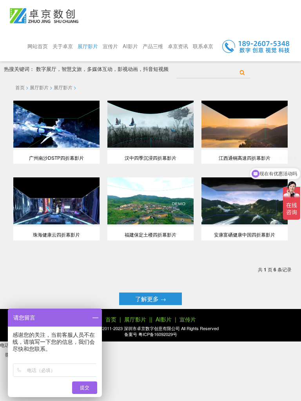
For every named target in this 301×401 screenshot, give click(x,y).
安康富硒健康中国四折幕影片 (244, 234)
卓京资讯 (178, 46)
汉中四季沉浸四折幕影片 (150, 157)
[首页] (44, 15)
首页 (20, 87)
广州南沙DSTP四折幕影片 (56, 157)
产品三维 (153, 46)
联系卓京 (203, 46)
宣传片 (110, 46)
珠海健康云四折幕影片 (56, 234)
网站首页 (37, 46)
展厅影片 (88, 46)
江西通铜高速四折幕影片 (244, 157)
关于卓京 (63, 46)
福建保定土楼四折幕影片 (150, 234)
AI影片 (130, 46)
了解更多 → (150, 298)
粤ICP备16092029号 (157, 334)
